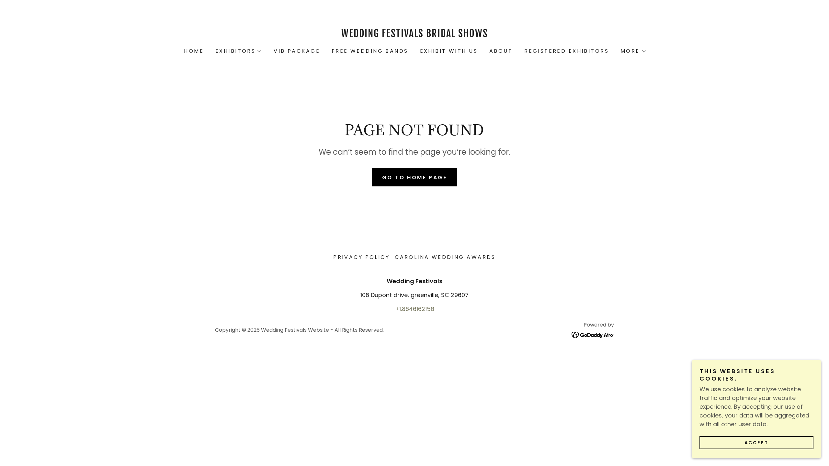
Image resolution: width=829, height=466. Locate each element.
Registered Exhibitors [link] (566, 51)
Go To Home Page (414, 177)
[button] (238, 51)
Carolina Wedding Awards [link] (445, 257)
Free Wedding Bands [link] (370, 51)
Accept (756, 442)
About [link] (501, 51)
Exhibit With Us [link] (449, 51)
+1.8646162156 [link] (414, 309)
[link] (414, 35)
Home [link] (194, 51)
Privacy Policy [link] (361, 257)
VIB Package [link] (297, 51)
